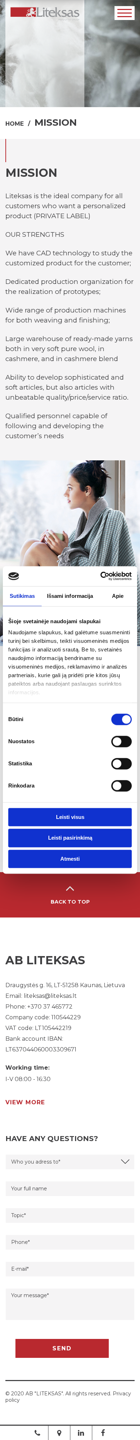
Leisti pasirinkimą (70, 838)
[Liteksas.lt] (44, 13)
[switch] (121, 741)
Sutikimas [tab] (22, 596)
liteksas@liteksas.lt (50, 995)
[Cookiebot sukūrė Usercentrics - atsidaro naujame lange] (101, 576)
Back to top (70, 902)
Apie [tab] (117, 596)
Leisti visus (70, 817)
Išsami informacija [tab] (70, 596)
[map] (59, 1433)
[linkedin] (81, 1433)
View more (25, 1102)
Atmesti (70, 859)
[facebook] (103, 1433)
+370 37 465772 (50, 1006)
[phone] (37, 1433)
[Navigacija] (125, 13)
